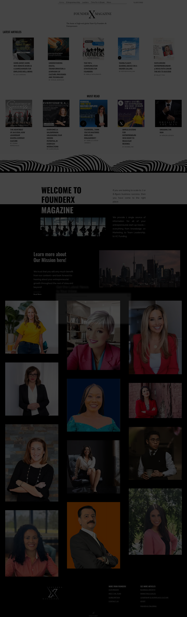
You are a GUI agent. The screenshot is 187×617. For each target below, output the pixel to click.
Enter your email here (89, 303)
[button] (128, 295)
